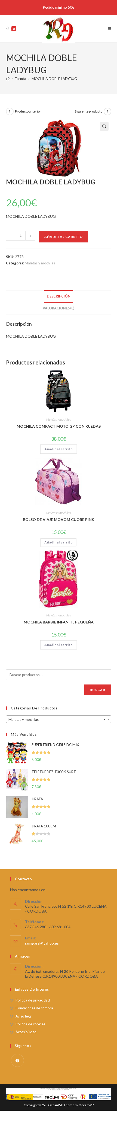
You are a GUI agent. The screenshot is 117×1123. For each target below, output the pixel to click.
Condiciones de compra (34, 1008)
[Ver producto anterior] (10, 111)
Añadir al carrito (63, 237)
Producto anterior (28, 111)
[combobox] (58, 719)
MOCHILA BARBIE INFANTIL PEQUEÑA (59, 622)
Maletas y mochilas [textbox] (57, 719)
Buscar (97, 690)
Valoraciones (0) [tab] (58, 308)
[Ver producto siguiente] (107, 111)
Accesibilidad (26, 1032)
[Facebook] (17, 1060)
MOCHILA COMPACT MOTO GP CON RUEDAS (59, 426)
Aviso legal (24, 1016)
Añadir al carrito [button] (58, 449)
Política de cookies (30, 1024)
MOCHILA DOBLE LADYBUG (54, 78)
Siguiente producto (88, 111)
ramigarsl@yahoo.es (42, 943)
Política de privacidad (33, 1000)
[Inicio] (8, 78)
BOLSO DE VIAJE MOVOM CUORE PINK (58, 519)
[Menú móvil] (109, 29)
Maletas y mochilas (40, 263)
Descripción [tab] (58, 296)
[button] (104, 126)
